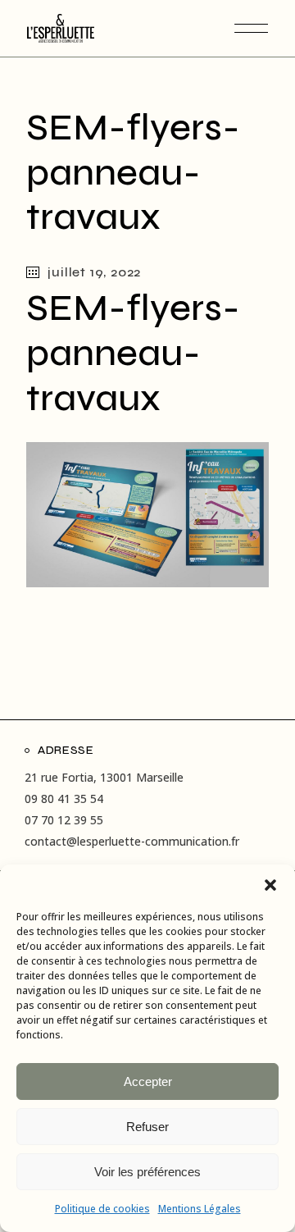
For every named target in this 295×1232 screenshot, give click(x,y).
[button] (270, 885)
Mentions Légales (199, 1209)
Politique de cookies (102, 1209)
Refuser (147, 1127)
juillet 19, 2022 (94, 272)
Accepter (148, 1081)
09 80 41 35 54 (64, 798)
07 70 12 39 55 (64, 820)
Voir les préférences (147, 1172)
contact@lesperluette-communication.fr (132, 841)
